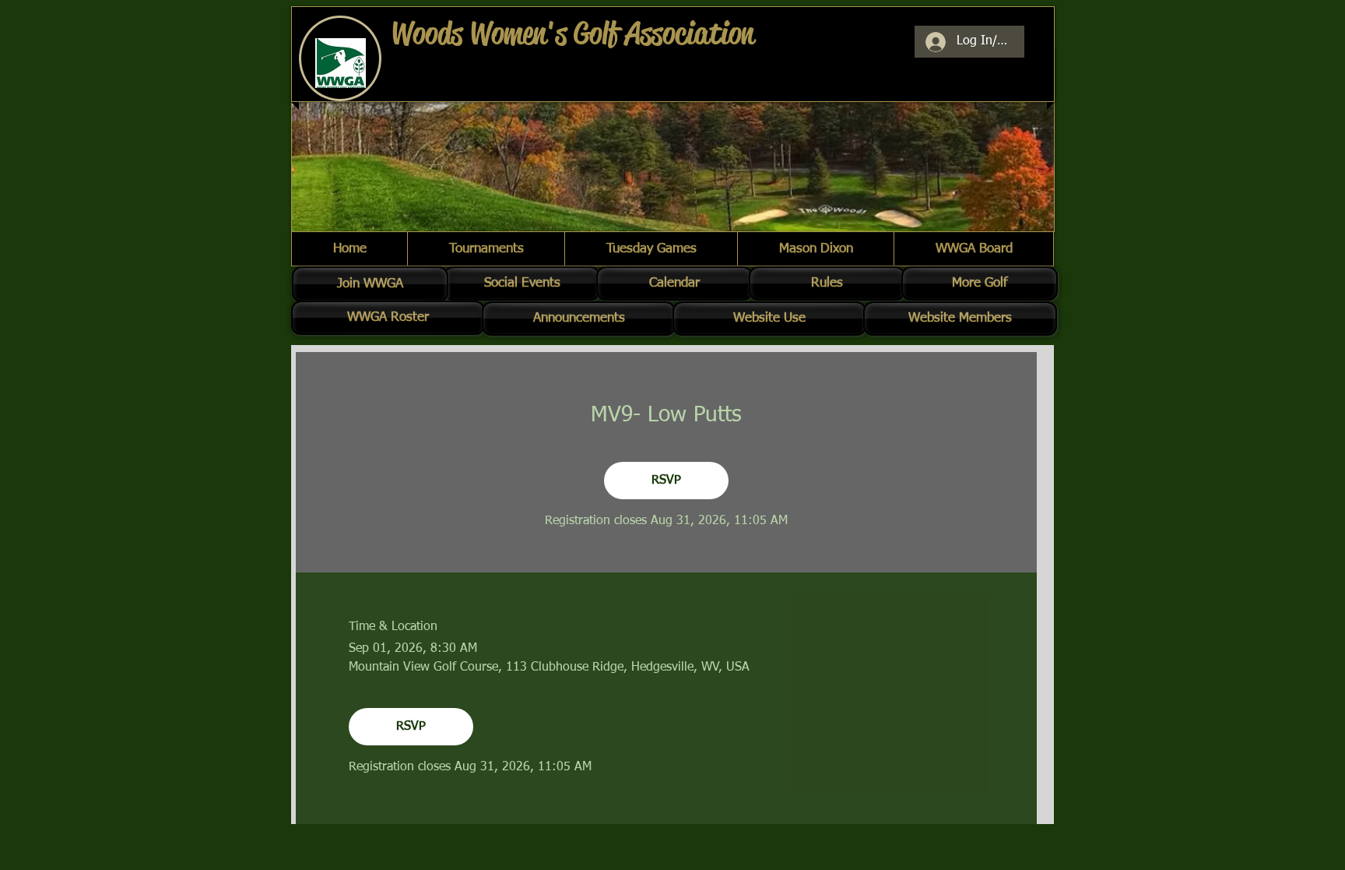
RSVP (666, 480)
